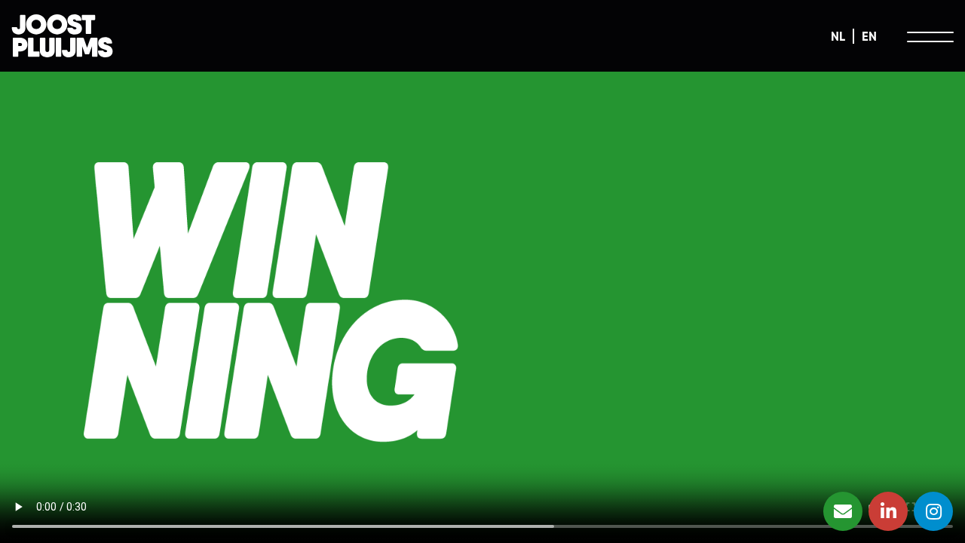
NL (838, 36)
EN (869, 36)
